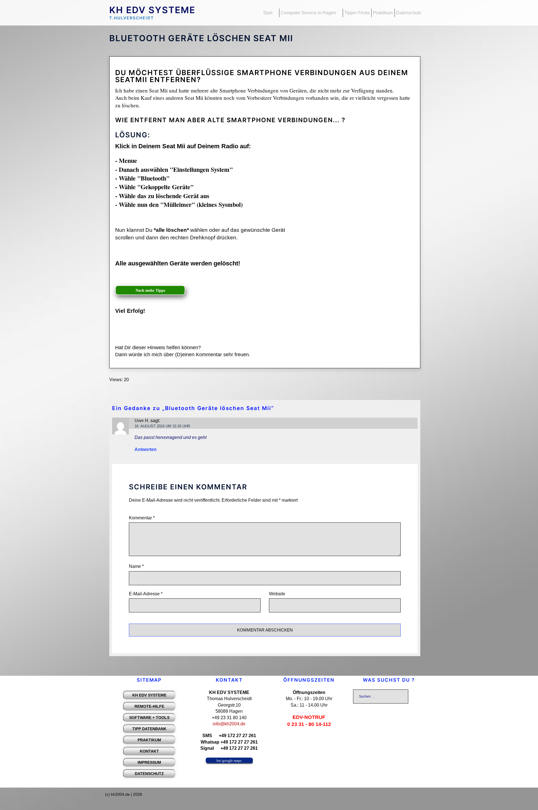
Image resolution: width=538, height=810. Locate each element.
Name (136, 566)
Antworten (145, 449)
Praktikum (383, 12)
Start (267, 12)
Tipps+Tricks (357, 12)
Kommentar (142, 517)
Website (277, 593)
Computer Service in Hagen (308, 12)
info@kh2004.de (229, 723)
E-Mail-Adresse (146, 593)
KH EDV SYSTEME (152, 9)
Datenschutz (408, 12)
